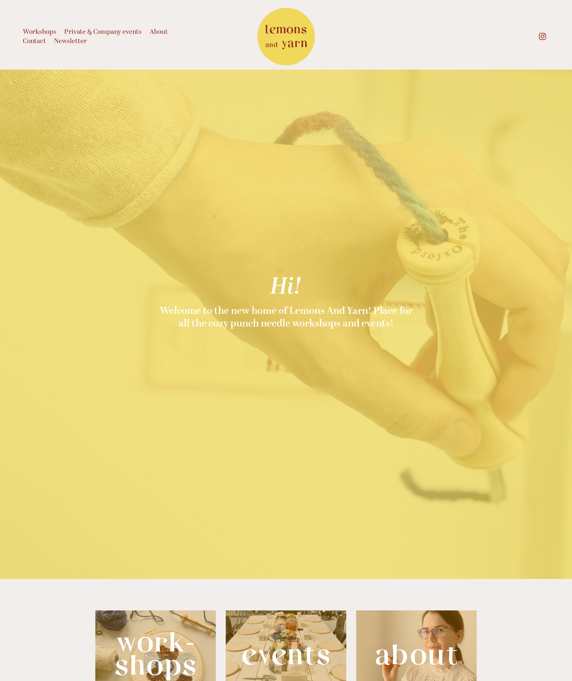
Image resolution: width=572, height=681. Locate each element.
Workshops (39, 32)
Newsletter (70, 41)
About (159, 32)
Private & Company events (103, 32)
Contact (34, 41)
